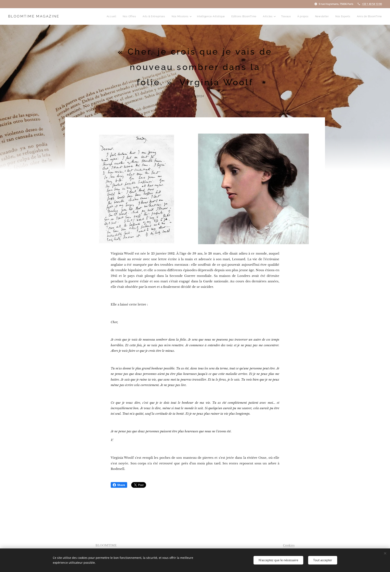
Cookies (289, 545)
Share (121, 485)
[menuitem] (112, 16)
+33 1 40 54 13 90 (372, 4)
